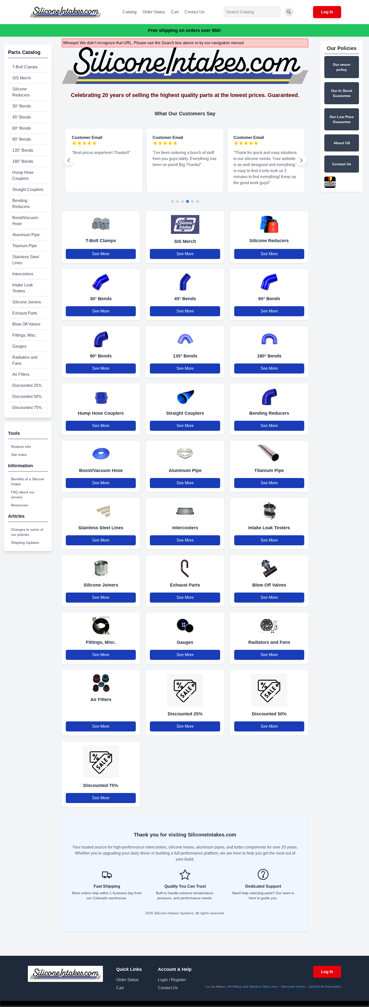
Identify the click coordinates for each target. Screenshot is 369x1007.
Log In (327, 12)
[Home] (65, 12)
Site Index (19, 455)
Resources (19, 505)
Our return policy (341, 67)
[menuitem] (28, 67)
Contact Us (194, 12)
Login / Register (172, 980)
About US (342, 143)
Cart (174, 12)
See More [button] (100, 254)
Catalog (129, 12)
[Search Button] (288, 12)
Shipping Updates (25, 543)
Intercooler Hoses (293, 986)
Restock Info (21, 447)
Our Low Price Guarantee (342, 119)
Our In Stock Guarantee (341, 93)
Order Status (154, 12)
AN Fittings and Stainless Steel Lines (252, 986)
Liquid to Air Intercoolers (324, 986)
